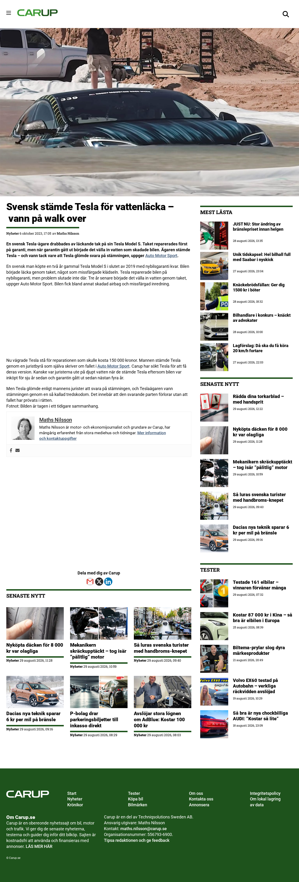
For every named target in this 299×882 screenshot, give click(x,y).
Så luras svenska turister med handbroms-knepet (161, 648)
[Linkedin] (108, 581)
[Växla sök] (286, 14)
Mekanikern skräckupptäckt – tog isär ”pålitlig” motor (98, 651)
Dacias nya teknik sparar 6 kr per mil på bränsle (33, 716)
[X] (99, 581)
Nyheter (12, 233)
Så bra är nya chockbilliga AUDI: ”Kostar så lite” (260, 715)
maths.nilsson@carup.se (143, 828)
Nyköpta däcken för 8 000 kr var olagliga (34, 648)
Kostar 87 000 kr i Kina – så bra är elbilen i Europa (262, 617)
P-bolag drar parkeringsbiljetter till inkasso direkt (94, 719)
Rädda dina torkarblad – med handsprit (258, 399)
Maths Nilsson (68, 233)
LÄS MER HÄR (39, 846)
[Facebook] (11, 450)
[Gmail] (90, 581)
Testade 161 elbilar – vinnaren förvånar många (260, 585)
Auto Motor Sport (161, 255)
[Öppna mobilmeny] (8, 13)
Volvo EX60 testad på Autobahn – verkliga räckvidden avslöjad (255, 686)
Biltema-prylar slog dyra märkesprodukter (259, 650)
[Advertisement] (98, 325)
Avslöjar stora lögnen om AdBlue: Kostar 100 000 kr (159, 719)
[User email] (17, 450)
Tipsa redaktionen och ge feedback (136, 840)
